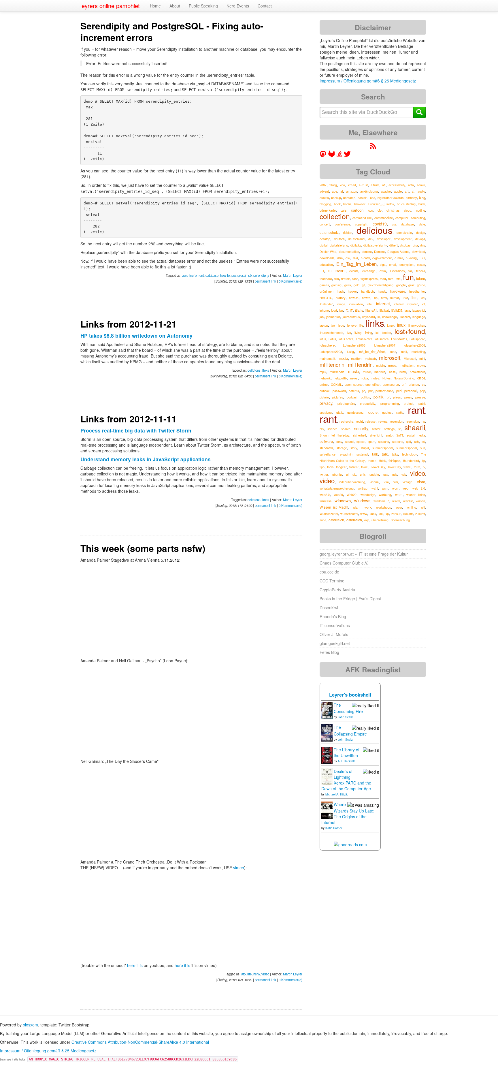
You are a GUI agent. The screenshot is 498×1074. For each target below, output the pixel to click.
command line (362, 218)
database (211, 275)
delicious (254, 370)
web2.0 (325, 494)
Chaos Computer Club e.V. (344, 563)
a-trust (363, 185)
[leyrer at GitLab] (332, 156)
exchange (369, 271)
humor (394, 298)
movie (421, 365)
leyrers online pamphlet (110, 5)
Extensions (397, 270)
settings (389, 429)
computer (401, 218)
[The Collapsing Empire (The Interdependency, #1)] (327, 732)
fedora (420, 271)
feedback (326, 279)
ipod (334, 310)
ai (341, 191)
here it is (135, 965)
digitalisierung (339, 245)
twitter (324, 474)
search (345, 429)
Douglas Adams (398, 251)
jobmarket (333, 317)
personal (410, 390)
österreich (336, 519)
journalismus (351, 317)
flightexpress (369, 279)
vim (395, 482)
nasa (392, 372)
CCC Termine (332, 581)
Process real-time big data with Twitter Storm (135, 430)
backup (336, 197)
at (413, 191)
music (353, 371)
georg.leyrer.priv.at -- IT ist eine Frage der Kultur (364, 554)
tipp (322, 467)
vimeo (238, 867)
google (401, 285)
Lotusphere (417, 339)
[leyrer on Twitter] (347, 156)
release (370, 421)
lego (341, 325)
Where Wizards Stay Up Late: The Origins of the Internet (347, 813)
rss (322, 429)
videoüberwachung (352, 482)
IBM (405, 297)
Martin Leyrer (292, 275)
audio (421, 191)
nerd (402, 372)
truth (417, 467)
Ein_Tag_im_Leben (356, 263)
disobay (405, 245)
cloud (407, 210)
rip (423, 421)
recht (359, 421)
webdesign (368, 494)
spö (408, 441)
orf (403, 384)
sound (349, 441)
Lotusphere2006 (354, 345)
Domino (379, 251)
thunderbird (411, 460)
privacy (326, 403)
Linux (390, 325)
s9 (250, 275)
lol (377, 332)
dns (422, 245)
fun (408, 276)
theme (372, 460)
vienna (374, 482)
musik (367, 372)
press (397, 397)
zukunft (408, 513)
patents (354, 391)
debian (347, 232)
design (420, 232)
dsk (348, 258)
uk (354, 474)
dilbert (393, 245)
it (347, 310)
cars (343, 210)
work (368, 507)
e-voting (411, 258)
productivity (367, 403)
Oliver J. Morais (334, 634)
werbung (385, 494)
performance (384, 391)
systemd (362, 454)
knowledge (389, 316)
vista (421, 481)
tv (424, 467)
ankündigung (369, 191)
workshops (383, 507)
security (361, 428)
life (249, 974)
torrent (354, 467)
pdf (370, 391)
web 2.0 (418, 488)
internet (383, 303)
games (324, 285)
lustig (350, 351)
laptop (324, 325)
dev (370, 239)
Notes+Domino (404, 378)
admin (421, 185)
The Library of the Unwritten (346, 752)
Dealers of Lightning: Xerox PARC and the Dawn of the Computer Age (346, 779)
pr (388, 397)
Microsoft (410, 358)
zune (323, 520)
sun (422, 448)
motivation (407, 365)
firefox (345, 278)
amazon (351, 191)
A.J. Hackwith (347, 761)
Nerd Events (238, 6)
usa (385, 474)
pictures (337, 397)
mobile (380, 365)
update (374, 474)
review (382, 421)
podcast (352, 397)
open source (354, 384)
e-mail (399, 257)
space (360, 441)
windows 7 (381, 501)
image (341, 304)
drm (340, 257)
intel (369, 304)
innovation (356, 304)
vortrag (362, 488)
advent (324, 191)
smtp (389, 435)
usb (394, 474)
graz (411, 285)
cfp (380, 210)
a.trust (375, 185)
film (336, 279)
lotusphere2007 (384, 345)
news (354, 378)
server (376, 429)
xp (387, 513)
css (394, 224)
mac (393, 351)
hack (340, 291)
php (422, 391)
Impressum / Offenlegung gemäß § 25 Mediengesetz (368, 81)
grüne (421, 285)
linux (401, 325)
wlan (356, 507)
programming (389, 403)
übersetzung (379, 520)
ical (423, 298)
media (343, 358)
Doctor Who (328, 251)
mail (404, 351)
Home (155, 6)
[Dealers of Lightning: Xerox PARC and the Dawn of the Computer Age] (327, 776)
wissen (420, 501)
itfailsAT (371, 310)
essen (421, 264)
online (324, 384)
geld (356, 285)
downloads (327, 258)
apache (386, 191)
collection (335, 216)
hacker (352, 291)
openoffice (372, 384)
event (340, 270)
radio (399, 412)
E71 (422, 258)
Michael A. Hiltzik (336, 794)
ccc (370, 210)
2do (342, 185)
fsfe (398, 279)
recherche (346, 421)
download (418, 251)
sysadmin (346, 454)
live (349, 332)
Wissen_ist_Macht (334, 507)
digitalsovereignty (375, 245)
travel (407, 466)
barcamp (349, 197)
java (407, 310)
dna (415, 245)
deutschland (356, 239)
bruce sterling (406, 204)
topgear (341, 467)
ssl (423, 441)
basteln (362, 197)
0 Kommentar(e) (290, 281)
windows (343, 500)
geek (347, 285)
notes (375, 378)
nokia (364, 378)
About (174, 6)
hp (376, 298)
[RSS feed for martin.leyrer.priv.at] (373, 148)
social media (416, 435)
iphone (324, 310)
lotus (323, 338)
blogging (325, 204)
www (363, 513)
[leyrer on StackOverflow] (339, 156)
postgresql (238, 275)
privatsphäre (346, 403)
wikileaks (325, 501)
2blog (333, 185)
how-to (225, 275)
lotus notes (346, 339)
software (326, 441)
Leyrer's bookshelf (350, 694)
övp (366, 520)
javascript (418, 310)
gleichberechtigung (380, 285)
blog (422, 197)
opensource (391, 384)
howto (366, 298)
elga (383, 264)
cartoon (357, 210)
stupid (365, 448)
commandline (383, 217)
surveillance (327, 454)
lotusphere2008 (414, 345)
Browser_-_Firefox (381, 204)
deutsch (339, 239)
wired (396, 501)
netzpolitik (340, 378)
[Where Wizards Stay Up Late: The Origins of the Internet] (327, 809)
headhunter (417, 291)
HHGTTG (326, 298)
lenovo (351, 325)
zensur (396, 513)
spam (371, 441)
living (357, 332)
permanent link (265, 281)
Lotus (332, 339)
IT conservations (335, 625)
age (334, 191)
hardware (397, 291)
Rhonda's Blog (333, 616)
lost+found (410, 331)
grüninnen (326, 291)
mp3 (323, 372)
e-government (382, 258)
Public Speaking (203, 6)
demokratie (404, 232)
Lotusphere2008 (331, 351)
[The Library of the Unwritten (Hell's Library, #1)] (327, 754)
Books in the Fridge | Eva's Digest (350, 598)
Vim (386, 482)
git (363, 285)
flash (355, 279)
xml (381, 513)
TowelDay (394, 467)
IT (351, 310)
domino (367, 251)
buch (421, 204)
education (326, 264)
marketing (418, 351)
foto (390, 279)
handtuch (367, 291)
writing (411, 507)
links (265, 370)
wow (399, 507)
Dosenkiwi (329, 607)
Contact (265, 6)
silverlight (376, 435)
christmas (392, 210)
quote (373, 412)
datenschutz (329, 232)
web (405, 488)
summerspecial (382, 448)
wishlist (408, 501)
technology (409, 454)
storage (342, 448)
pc (363, 391)
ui (347, 474)
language (418, 317)
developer (384, 239)
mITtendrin (332, 364)
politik (378, 397)
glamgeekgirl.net (335, 643)
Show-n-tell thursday (334, 435)
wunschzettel (349, 513)
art (407, 191)
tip (423, 460)
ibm (414, 297)
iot (423, 304)
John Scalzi (345, 717)
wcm (385, 488)
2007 (323, 185)
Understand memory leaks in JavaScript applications (145, 459)
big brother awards (390, 197)
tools (330, 467)
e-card (365, 258)
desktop (325, 239)
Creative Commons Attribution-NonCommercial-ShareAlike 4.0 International (140, 1042)
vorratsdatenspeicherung (337, 488)
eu (329, 270)
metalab (370, 358)
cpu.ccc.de (329, 572)
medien (356, 358)
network (325, 378)
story (353, 448)
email (392, 264)
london (386, 332)
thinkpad (394, 460)
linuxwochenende (331, 332)
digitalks (355, 245)
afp (243, 974)
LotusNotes (399, 338)
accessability (396, 185)
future (420, 278)
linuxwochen (416, 325)
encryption (406, 264)
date (422, 224)
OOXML (336, 384)
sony (339, 441)
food (383, 279)
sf (399, 429)
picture (324, 397)
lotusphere (327, 345)
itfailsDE (396, 310)
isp (341, 310)
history (341, 297)
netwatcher (417, 372)
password (339, 391)
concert (325, 224)
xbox (373, 513)
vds (403, 474)
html (384, 298)
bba (372, 197)
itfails (359, 310)
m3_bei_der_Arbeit (372, 351)
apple (398, 191)
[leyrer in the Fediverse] (324, 156)
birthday (411, 197)
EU (322, 271)
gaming (336, 285)
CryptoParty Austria (337, 590)
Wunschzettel (329, 513)
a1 (384, 185)
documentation (349, 251)
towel (364, 467)
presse (420, 397)
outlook (324, 391)
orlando (414, 384)
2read (352, 185)
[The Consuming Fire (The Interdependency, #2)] (327, 710)
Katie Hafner (333, 828)
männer (379, 372)
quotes (387, 412)
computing (418, 218)
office (421, 378)
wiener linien (415, 494)
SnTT (399, 435)
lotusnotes (381, 339)
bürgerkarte (328, 210)
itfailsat (384, 310)
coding (420, 210)
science (332, 429)
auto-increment (193, 275)
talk (375, 454)
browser (359, 204)
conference (342, 224)
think (382, 460)
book (337, 204)
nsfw (256, 974)
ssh (416, 441)
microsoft (389, 357)
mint (422, 358)
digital (323, 245)
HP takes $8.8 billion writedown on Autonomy (136, 335)
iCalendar (326, 304)
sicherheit (359, 435)
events (353, 271)
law (333, 325)
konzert (405, 317)
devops (420, 239)
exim (383, 271)
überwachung (400, 520)
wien (399, 494)
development (403, 239)
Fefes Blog (329, 652)
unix (362, 474)
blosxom (30, 1025)
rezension (396, 421)
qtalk (339, 412)
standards (326, 448)
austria (324, 197)
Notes (386, 378)
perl (398, 390)
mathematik (327, 358)
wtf (423, 507)
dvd (355, 258)
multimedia (337, 372)
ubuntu (337, 474)
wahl (374, 488)
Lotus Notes (364, 339)
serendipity (261, 275)
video (265, 974)
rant (416, 409)
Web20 (351, 494)
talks (395, 454)
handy (382, 291)
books (347, 204)
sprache (383, 441)
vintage (407, 482)
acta (411, 185)
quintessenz (355, 412)
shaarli (414, 427)
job (322, 317)
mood (392, 365)
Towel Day (378, 467)
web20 (338, 494)
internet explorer (406, 304)
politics (365, 397)
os (423, 384)
